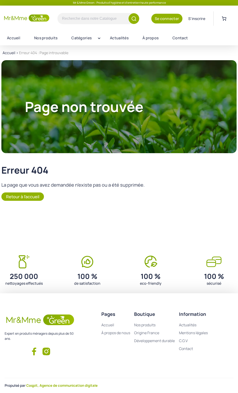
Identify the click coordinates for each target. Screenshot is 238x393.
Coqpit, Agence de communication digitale (62, 385)
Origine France (146, 332)
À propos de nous (115, 332)
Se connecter (167, 18)
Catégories (81, 37)
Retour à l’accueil (22, 196)
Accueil (13, 37)
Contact (180, 37)
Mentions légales (193, 332)
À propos (150, 37)
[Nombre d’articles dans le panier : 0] (224, 18)
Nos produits (45, 37)
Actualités (119, 37)
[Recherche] (134, 18)
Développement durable (154, 340)
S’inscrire (196, 18)
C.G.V (183, 340)
